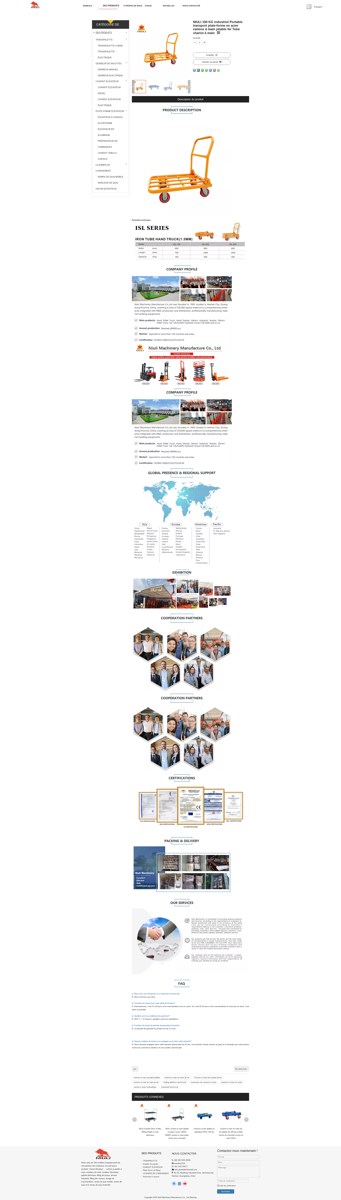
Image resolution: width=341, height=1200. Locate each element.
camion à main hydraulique (145, 1087)
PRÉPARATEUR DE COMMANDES (108, 144)
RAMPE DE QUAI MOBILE (110, 177)
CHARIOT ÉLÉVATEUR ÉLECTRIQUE (109, 102)
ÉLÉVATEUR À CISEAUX (110, 117)
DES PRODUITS (104, 32)
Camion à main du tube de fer (146, 1082)
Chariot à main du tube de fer (177, 1077)
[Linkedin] (179, 1184)
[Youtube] (185, 1184)
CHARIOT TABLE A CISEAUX (107, 156)
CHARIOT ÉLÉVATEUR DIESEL (109, 90)
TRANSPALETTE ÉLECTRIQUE (106, 54)
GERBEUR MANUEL (108, 69)
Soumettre (225, 1191)
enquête (210, 55)
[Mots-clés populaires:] (309, 6)
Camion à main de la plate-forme (208, 1077)
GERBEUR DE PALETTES (109, 63)
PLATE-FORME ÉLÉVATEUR (110, 111)
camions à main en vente (231, 1082)
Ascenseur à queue (151, 1177)
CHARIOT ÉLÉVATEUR (107, 81)
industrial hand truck (169, 1087)
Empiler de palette (150, 1164)
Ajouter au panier (210, 62)
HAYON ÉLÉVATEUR (106, 189)
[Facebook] (174, 1184)
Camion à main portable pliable (147, 1077)
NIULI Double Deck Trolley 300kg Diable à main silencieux (150, 1132)
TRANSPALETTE (104, 40)
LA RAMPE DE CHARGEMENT (103, 168)
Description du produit (190, 99)
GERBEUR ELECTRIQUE (110, 75)
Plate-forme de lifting (151, 1170)
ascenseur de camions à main (203, 1082)
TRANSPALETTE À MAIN (110, 46)
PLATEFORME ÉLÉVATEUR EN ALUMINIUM (106, 129)
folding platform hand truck (175, 1082)
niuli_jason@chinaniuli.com (185, 1169)
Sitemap (193, 1197)
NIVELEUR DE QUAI (108, 183)
